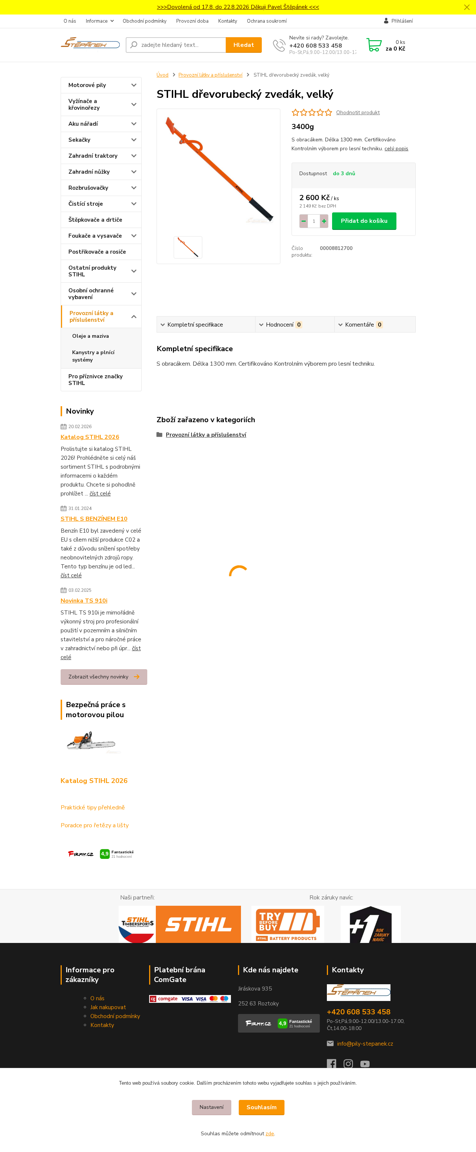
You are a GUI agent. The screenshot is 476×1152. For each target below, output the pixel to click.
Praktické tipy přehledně (93, 807)
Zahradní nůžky (89, 172)
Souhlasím (262, 1107)
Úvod (162, 75)
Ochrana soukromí (267, 21)
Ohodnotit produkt (358, 112)
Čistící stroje (85, 204)
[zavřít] (467, 7)
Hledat (244, 45)
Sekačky (79, 140)
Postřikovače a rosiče (97, 252)
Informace (96, 21)
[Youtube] (368, 1066)
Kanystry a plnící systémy (93, 356)
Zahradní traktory (93, 156)
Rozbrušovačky (88, 188)
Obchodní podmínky (145, 21)
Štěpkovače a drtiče (95, 220)
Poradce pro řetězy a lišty (95, 825)
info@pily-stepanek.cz (365, 1043)
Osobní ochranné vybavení (91, 294)
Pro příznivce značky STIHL (95, 380)
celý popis (396, 148)
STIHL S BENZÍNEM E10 (94, 519)
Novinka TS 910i (84, 601)
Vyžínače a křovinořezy (84, 104)
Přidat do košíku (364, 221)
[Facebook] (335, 1066)
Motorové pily (87, 85)
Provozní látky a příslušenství (91, 316)
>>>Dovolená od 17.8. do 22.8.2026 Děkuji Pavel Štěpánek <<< (238, 7)
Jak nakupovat (108, 1007)
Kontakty (227, 21)
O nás (70, 21)
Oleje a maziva (90, 336)
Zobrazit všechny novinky (98, 676)
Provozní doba (192, 21)
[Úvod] (90, 45)
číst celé (100, 493)
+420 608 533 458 (315, 46)
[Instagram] (352, 1066)
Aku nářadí (83, 124)
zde (270, 1133)
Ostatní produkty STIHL (92, 271)
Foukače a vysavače (95, 236)
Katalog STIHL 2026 (90, 437)
